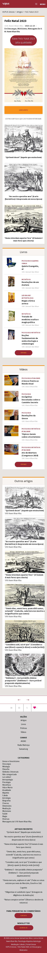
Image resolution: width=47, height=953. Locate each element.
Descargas (12, 28)
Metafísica (26, 279)
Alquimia (34, 261)
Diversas (5, 819)
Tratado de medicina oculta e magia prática (30, 319)
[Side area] (35, 4)
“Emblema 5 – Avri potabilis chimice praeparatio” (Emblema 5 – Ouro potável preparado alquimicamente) (23, 680)
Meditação (6, 808)
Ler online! (26, 295)
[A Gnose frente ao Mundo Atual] (11, 380)
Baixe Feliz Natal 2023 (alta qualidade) (23, 40)
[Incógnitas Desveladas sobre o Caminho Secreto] (11, 396)
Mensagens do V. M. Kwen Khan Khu (16, 821)
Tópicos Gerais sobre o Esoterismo (31, 435)
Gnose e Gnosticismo (10, 761)
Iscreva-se (23, 928)
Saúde (4, 813)
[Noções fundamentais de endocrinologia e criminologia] (11, 334)
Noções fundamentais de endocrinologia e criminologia (30, 339)
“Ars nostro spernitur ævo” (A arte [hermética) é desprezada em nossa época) (24, 542)
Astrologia (6, 798)
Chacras (5, 803)
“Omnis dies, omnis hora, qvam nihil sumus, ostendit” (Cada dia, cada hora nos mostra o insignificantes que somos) (25, 611)
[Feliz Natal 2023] (11, 708)
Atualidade (35, 378)
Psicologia (26, 261)
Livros (23, 724)
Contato (23, 915)
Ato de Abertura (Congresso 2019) (30, 454)
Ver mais (24, 353)
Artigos (24, 720)
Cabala (24, 263)
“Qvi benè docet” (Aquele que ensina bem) (24, 510)
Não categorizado (9, 774)
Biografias (6, 800)
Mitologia (6, 766)
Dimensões (6, 806)
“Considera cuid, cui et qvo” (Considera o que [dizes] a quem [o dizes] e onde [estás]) (24, 645)
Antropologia (27, 298)
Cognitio (23, 887)
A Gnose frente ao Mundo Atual (30, 382)
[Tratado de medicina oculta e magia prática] (11, 316)
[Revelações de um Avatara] (11, 281)
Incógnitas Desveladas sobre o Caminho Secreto (31, 399)
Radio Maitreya (23, 745)
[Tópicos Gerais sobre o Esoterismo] (11, 431)
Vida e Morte (7, 787)
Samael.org (23, 749)
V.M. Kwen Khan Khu (13, 513)
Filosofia (5, 769)
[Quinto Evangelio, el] (11, 263)
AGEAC (23, 741)
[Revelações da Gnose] (11, 415)
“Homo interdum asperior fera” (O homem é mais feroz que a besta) (24, 576)
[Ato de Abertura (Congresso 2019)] (11, 449)
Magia (4, 816)
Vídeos (23, 732)
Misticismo (22, 28)
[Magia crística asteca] (11, 297)
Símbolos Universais (10, 771)
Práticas (23, 728)
